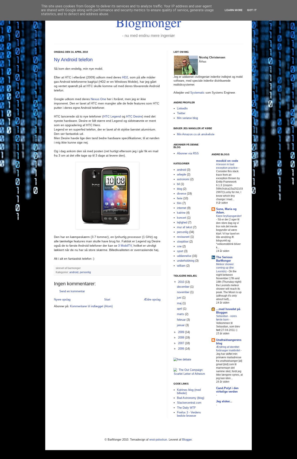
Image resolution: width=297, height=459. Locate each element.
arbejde (181, 174)
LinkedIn (182, 108)
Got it (252, 10)
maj (179, 303)
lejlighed (182, 222)
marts (181, 314)
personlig (85, 272)
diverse (181, 193)
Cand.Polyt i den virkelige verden (227, 389)
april (180, 308)
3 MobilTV (125, 245)
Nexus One (98, 99)
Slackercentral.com (189, 402)
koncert (181, 217)
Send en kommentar (72, 291)
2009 (181, 332)
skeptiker (183, 241)
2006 (181, 348)
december (183, 286)
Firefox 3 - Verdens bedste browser (189, 414)
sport (180, 251)
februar (182, 319)
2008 (181, 337)
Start (107, 299)
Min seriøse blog (187, 118)
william (181, 265)
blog (179, 188)
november (183, 292)
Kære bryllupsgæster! (229, 216)
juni (179, 297)
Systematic (197, 92)
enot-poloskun (158, 439)
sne (179, 246)
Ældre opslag (152, 299)
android (73, 272)
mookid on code (227, 160)
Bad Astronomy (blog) (190, 398)
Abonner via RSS (188, 153)
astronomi (183, 179)
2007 (181, 343)
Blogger (187, 439)
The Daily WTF (186, 407)
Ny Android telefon (73, 59)
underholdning (185, 260)
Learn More (234, 10)
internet (181, 208)
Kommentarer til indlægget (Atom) (91, 306)
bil (178, 184)
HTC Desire (134, 116)
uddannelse (184, 256)
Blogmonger (148, 22)
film (179, 203)
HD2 (125, 77)
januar (181, 325)
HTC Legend (112, 116)
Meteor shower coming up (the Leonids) (225, 268)
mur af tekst (184, 227)
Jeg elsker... (224, 401)
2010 (181, 282)
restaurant (183, 236)
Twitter (181, 113)
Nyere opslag (62, 299)
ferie (179, 198)
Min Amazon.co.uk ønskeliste (195, 134)
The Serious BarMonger (224, 259)
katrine (181, 212)
